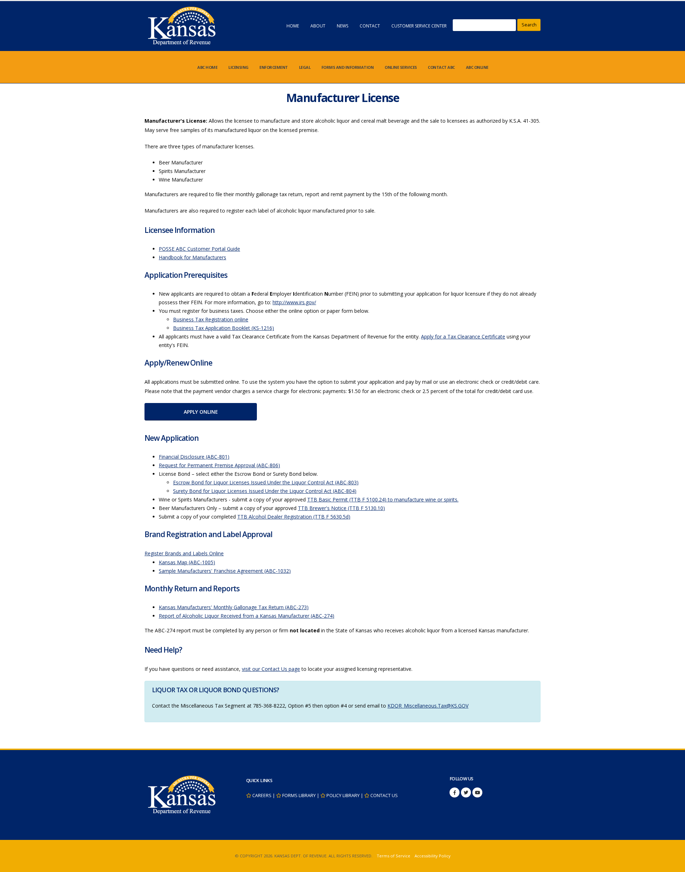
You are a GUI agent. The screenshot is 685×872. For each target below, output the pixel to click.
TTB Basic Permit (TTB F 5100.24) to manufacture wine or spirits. (382, 499)
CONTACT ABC (441, 67)
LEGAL (305, 67)
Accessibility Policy (433, 855)
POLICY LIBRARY (343, 795)
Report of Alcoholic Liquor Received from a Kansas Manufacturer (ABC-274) (246, 615)
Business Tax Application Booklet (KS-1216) (223, 328)
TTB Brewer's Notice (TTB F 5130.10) (341, 508)
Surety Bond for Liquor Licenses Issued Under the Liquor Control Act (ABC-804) (264, 491)
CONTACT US (384, 795)
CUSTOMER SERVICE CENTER (419, 26)
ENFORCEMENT (273, 67)
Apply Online (201, 411)
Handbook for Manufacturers (192, 257)
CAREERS (262, 795)
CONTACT (370, 26)
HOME (292, 26)
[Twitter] (466, 792)
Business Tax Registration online (210, 319)
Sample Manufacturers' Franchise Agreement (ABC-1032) (225, 570)
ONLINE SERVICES (401, 67)
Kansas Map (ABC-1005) (187, 562)
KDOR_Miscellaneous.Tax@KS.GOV (427, 705)
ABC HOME (207, 67)
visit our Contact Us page (271, 669)
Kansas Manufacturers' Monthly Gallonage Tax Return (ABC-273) (234, 607)
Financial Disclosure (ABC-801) (194, 456)
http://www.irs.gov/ (294, 302)
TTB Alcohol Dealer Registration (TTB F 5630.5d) (293, 516)
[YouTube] (477, 792)
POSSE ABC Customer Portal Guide (199, 248)
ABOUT (317, 26)
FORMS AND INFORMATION (347, 67)
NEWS (342, 26)
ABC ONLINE (477, 67)
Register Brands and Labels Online (184, 553)
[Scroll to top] (672, 864)
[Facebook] (455, 792)
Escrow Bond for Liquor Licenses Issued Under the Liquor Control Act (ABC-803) (266, 482)
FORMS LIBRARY (299, 795)
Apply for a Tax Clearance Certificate (463, 336)
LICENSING (238, 67)
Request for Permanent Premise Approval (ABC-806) (219, 465)
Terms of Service (393, 855)
